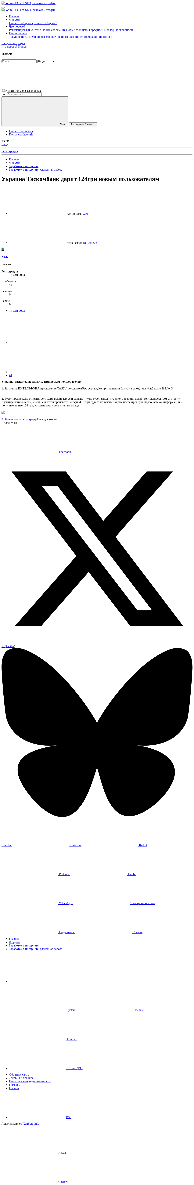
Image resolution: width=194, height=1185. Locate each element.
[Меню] (3, 7)
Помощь (14, 1084)
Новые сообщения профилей (84, 30)
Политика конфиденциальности (30, 1081)
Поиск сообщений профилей (93, 36)
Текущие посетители (22, 36)
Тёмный (71, 1039)
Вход (5, 144)
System (71, 1010)
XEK (86, 213)
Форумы (14, 19)
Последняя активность (118, 30)
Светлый (139, 1010)
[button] (70, 90)
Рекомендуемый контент (25, 30)
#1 (10, 375)
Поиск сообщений (45, 23)
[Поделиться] (37, 342)
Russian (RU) (74, 1068)
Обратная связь (19, 1074)
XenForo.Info (31, 1123)
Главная (14, 16)
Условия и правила (21, 1078)
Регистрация (10, 151)
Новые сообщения (21, 23)
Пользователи (18, 33)
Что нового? (17, 26)
